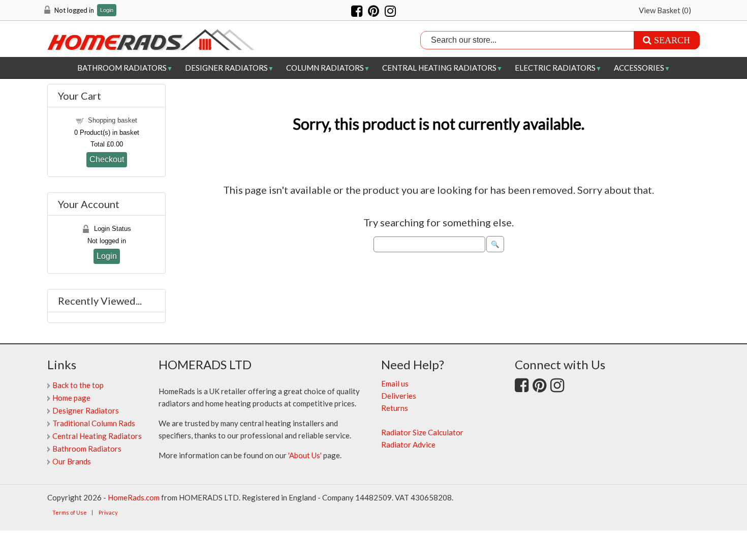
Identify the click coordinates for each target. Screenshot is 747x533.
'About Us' (305, 455)
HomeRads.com (134, 497)
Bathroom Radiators (122, 67)
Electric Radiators (555, 67)
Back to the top (78, 385)
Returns (394, 407)
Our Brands (71, 461)
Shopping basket (112, 120)
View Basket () (665, 10)
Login (106, 10)
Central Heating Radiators (439, 67)
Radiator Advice (408, 444)
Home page (71, 397)
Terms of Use (69, 512)
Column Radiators (325, 67)
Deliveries (398, 395)
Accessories (639, 67)
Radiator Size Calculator (422, 432)
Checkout (106, 159)
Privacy (108, 512)
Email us (395, 383)
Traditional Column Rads (93, 423)
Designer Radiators (226, 67)
